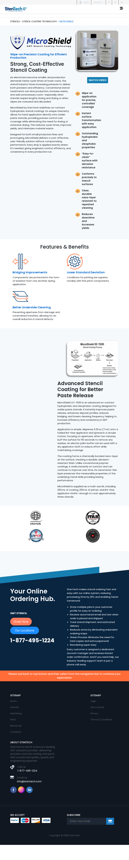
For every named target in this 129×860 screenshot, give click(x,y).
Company (15, 731)
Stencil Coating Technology (39, 21)
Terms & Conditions (101, 719)
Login (93, 701)
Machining (16, 713)
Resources (16, 725)
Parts (13, 719)
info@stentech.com (29, 781)
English (98, 2)
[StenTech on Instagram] (115, 2)
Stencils (15, 21)
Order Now (21, 622)
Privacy (94, 713)
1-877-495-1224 (27, 771)
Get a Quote (97, 707)
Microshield (66, 21)
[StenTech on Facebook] (108, 2)
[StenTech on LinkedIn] (122, 2)
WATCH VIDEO (98, 80)
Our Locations (24, 630)
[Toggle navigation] (121, 9)
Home (13, 701)
